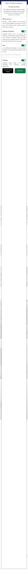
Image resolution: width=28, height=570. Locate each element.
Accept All (20, 70)
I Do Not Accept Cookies (8, 70)
